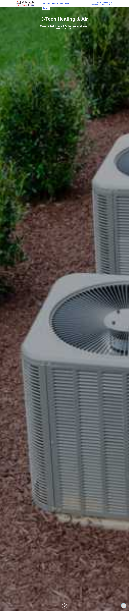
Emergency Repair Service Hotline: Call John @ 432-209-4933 (63, 26)
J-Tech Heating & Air (64, 19)
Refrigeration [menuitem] (57, 3)
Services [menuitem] (46, 3)
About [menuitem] (67, 3)
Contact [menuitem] (46, 8)
